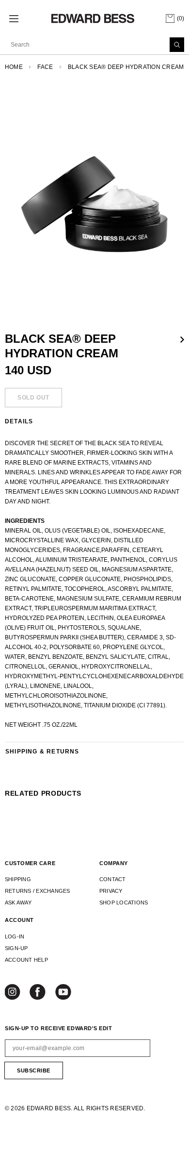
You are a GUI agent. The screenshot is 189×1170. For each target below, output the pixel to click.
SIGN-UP (16, 948)
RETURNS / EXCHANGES (37, 891)
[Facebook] (38, 993)
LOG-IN (14, 936)
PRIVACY (111, 891)
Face (45, 67)
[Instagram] (13, 993)
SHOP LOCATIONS (123, 902)
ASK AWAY (18, 902)
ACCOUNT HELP (26, 960)
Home (14, 67)
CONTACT (112, 879)
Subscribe (33, 1070)
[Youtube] (63, 993)
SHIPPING (18, 879)
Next (182, 339)
